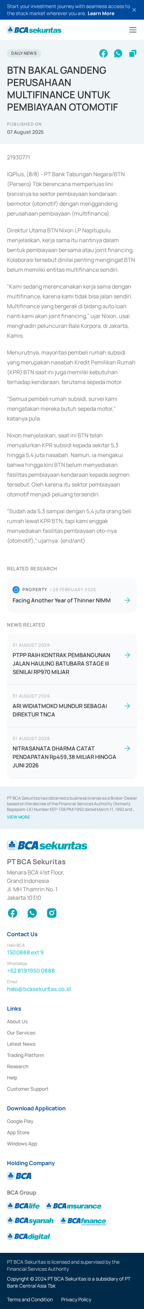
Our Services (21, 1032)
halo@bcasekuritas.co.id (39, 989)
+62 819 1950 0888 (31, 970)
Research (17, 1066)
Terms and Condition (30, 1299)
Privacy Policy (76, 1299)
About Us (17, 1021)
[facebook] (103, 53)
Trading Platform (25, 1055)
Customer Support (28, 1088)
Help (12, 1077)
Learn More (101, 13)
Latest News (21, 1043)
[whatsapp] (118, 53)
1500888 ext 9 (25, 952)
